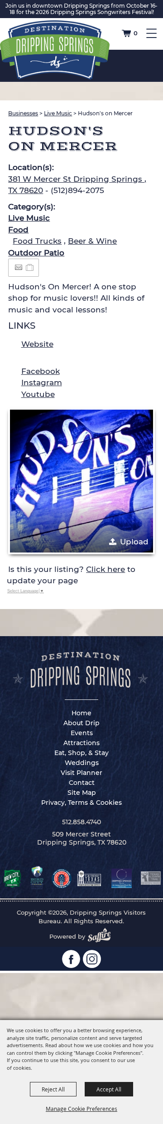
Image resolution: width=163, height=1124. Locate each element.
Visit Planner (81, 772)
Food (18, 229)
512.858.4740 (81, 822)
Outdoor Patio (36, 252)
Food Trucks (37, 241)
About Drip (81, 723)
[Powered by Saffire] (102, 936)
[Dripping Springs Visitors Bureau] (55, 50)
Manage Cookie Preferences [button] (81, 1108)
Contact (82, 782)
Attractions (81, 742)
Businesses (23, 113)
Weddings (82, 762)
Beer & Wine (92, 241)
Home (81, 713)
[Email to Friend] (18, 267)
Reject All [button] (53, 1089)
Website (37, 344)
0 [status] (136, 33)
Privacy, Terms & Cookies (81, 802)
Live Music (58, 113)
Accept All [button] (108, 1089)
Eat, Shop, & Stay (81, 752)
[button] (81, 481)
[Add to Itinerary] (30, 267)
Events (82, 733)
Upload (134, 541)
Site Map (81, 792)
